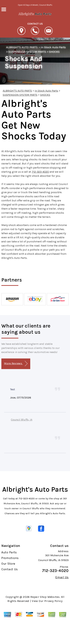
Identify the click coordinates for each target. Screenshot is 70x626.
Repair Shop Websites (44, 596)
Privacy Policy (53, 601)
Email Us (62, 577)
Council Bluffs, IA (21, 419)
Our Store (8, 563)
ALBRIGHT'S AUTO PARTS (22, 47)
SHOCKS (54, 51)
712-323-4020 (40, 171)
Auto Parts (9, 552)
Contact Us (9, 569)
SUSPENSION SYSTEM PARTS (27, 51)
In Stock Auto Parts (53, 47)
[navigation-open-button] (3, 9)
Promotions (10, 558)
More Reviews (13, 363)
